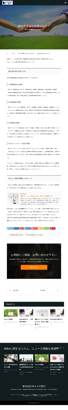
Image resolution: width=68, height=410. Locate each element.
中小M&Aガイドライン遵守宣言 (30, 395)
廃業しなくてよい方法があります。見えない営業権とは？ (36, 196)
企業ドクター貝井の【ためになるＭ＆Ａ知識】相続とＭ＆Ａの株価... (57, 367)
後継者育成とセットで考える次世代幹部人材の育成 (26, 367)
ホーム (12, 394)
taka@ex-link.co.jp (18, 235)
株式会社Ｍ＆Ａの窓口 (34, 386)
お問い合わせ (34, 267)
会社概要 (34, 394)
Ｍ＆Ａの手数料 (8, 319)
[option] (35, 364)
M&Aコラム (58, 348)
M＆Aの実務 (28, 29)
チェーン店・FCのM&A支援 (45, 394)
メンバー (28, 394)
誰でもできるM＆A (37, 29)
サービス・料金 (20, 394)
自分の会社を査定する (56, 319)
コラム (12, 59)
